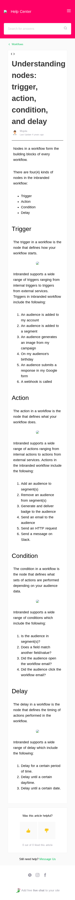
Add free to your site (40, 890)
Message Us (47, 859)
